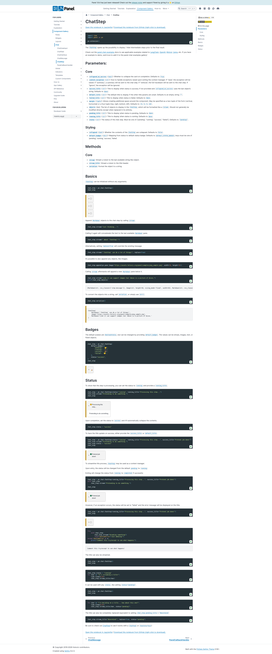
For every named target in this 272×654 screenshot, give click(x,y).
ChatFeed (60, 51)
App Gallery (58, 85)
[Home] (86, 15)
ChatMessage (62, 58)
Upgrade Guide (59, 95)
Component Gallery (145, 8)
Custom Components (63, 78)
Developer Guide (60, 111)
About (56, 102)
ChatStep (60, 62)
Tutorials (121, 8)
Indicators (59, 72)
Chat (57, 45)
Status (200, 49)
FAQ (55, 99)
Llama (175, 52)
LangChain (154, 52)
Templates (59, 75)
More (165, 8)
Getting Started (109, 8)
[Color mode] (200, 8)
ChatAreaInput (62, 48)
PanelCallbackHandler (65, 65)
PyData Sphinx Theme (205, 649)
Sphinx (67, 651)
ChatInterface (62, 55)
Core (201, 32)
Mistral (169, 52)
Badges (200, 46)
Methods (201, 39)
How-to (158, 8)
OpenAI (163, 52)
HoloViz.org (58, 116)
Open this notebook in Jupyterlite (98, 27)
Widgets (58, 38)
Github (177, 2)
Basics (200, 42)
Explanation (131, 8)
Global (57, 68)
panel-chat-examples (105, 52)
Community (58, 92)
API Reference (59, 89)
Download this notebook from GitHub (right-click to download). (140, 27)
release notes (137, 2)
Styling (202, 35)
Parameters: (202, 29)
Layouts (58, 41)
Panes (57, 35)
